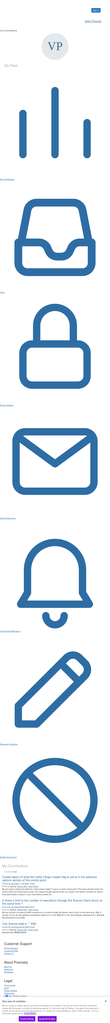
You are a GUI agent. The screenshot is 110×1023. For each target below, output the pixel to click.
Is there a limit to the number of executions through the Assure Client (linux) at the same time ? (52, 901)
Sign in (96, 10)
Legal (6, 988)
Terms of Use (9, 985)
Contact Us (8, 953)
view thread (33, 886)
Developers (9, 972)
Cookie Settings (27, 1019)
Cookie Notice (30, 1013)
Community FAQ (11, 951)
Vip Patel (15, 883)
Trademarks (9, 993)
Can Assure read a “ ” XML (19, 923)
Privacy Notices (10, 990)
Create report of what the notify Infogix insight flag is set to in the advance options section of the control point (49, 878)
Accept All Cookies (47, 1019)
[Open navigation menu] (104, 10)
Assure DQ (22, 886)
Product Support (11, 948)
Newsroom (8, 969)
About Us (8, 966)
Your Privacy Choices (17, 996)
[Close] (106, 1001)
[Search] (81, 10)
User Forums (93, 21)
